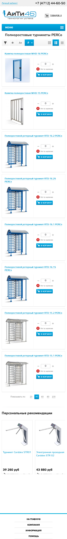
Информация (34, 530)
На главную (34, 519)
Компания (33, 525)
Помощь (34, 536)
